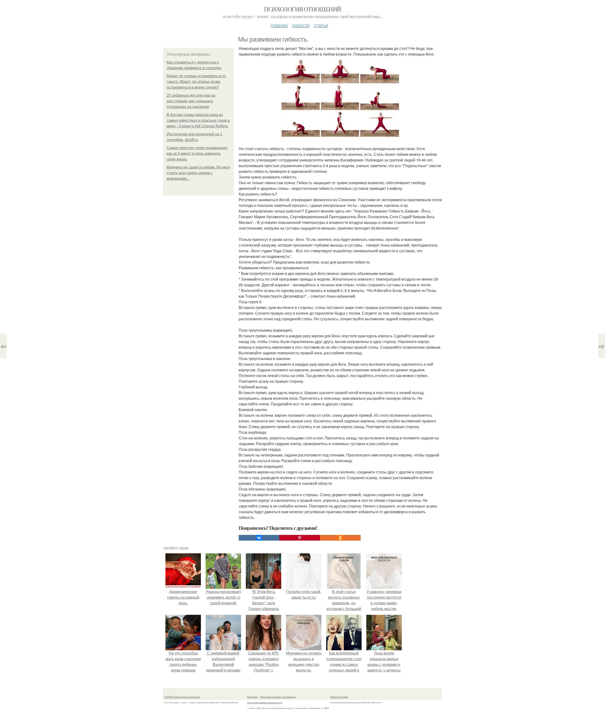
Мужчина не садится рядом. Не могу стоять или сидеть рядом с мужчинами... (198, 173)
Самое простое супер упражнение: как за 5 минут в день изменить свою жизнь (197, 153)
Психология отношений (302, 9)
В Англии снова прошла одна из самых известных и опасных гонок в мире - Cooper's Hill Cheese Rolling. (198, 120)
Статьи (321, 25)
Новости (301, 25)
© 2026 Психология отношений (182, 696)
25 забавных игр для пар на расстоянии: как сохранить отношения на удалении (191, 101)
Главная (279, 25)
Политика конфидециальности (264, 702)
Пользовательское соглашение (278, 696)
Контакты (252, 696)
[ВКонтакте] (259, 538)
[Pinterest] (299, 538)
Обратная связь (339, 696)
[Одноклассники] (340, 538)
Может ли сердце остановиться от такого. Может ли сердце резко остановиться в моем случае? (196, 81)
